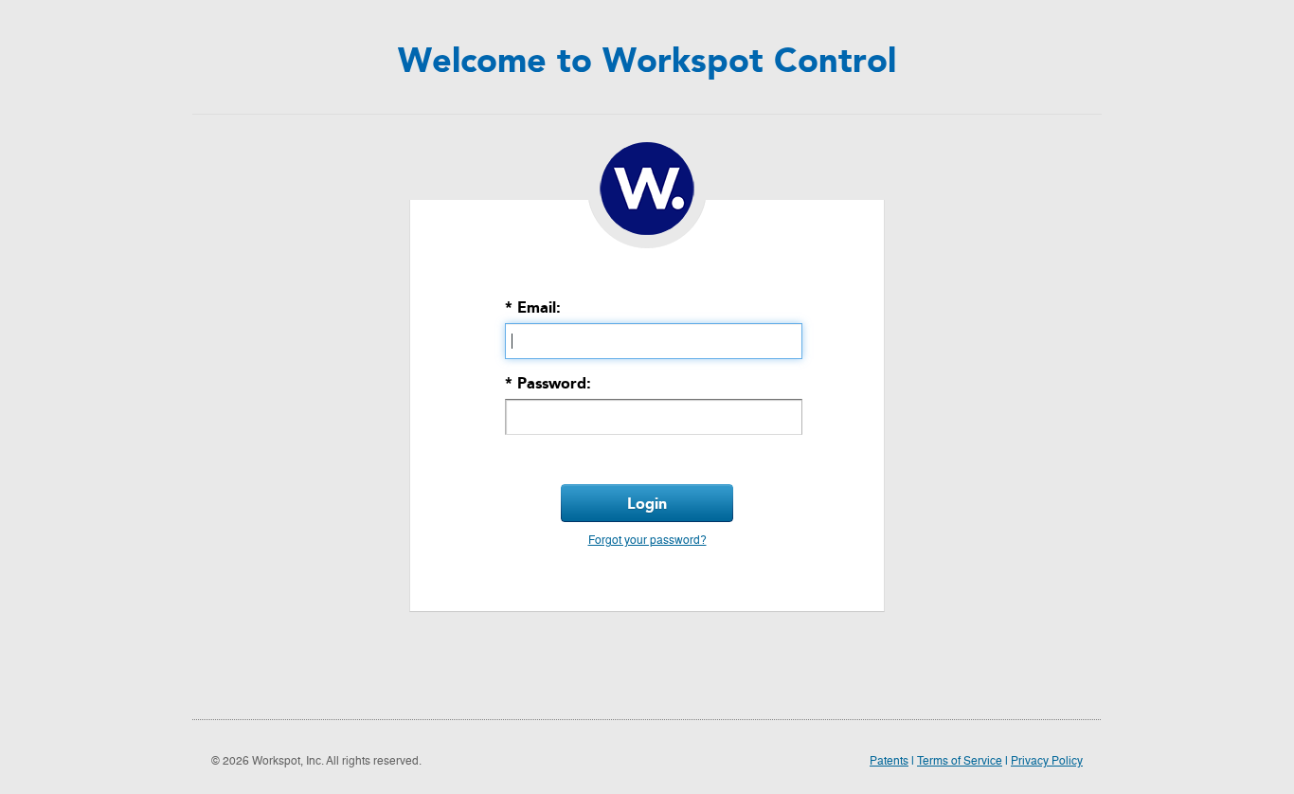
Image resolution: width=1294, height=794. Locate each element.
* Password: (548, 383)
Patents (889, 761)
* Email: (533, 307)
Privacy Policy (1047, 761)
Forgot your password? (647, 541)
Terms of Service (959, 761)
